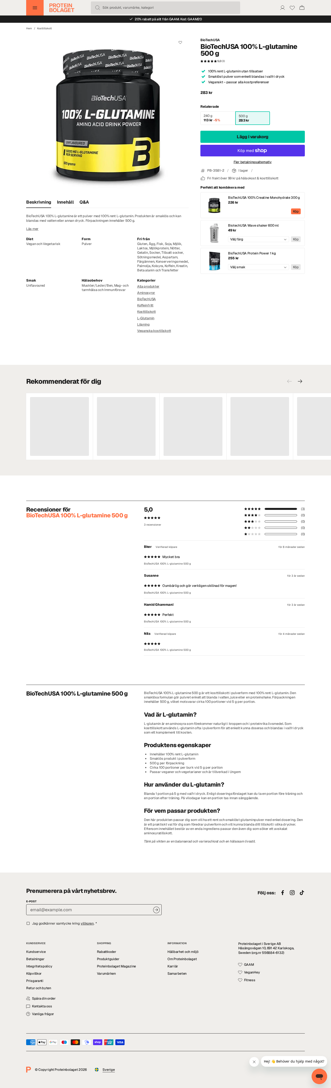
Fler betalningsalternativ (253, 162)
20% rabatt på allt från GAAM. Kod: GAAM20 (168, 19)
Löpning (143, 324)
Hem (29, 28)
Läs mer (32, 229)
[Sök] (98, 8)
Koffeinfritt (145, 305)
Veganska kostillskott (154, 331)
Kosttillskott (44, 28)
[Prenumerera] (156, 910)
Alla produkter (148, 286)
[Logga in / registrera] (282, 8)
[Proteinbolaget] (61, 7)
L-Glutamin (145, 318)
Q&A (84, 202)
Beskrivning (38, 202)
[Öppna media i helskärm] (107, 115)
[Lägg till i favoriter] (180, 42)
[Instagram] (292, 893)
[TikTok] (302, 893)
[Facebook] (282, 893)
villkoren (87, 923)
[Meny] (35, 7)
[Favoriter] (292, 8)
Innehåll (65, 202)
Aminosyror (146, 293)
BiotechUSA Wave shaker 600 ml (253, 225)
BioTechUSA (210, 40)
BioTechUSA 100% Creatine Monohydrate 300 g (264, 198)
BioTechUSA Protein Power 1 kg (252, 253)
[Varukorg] (302, 8)
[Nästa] (300, 381)
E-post (31, 901)
